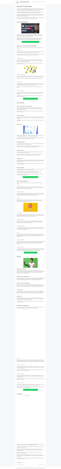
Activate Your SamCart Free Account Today (30, 41)
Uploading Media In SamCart (20, 464)
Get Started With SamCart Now (30, 252)
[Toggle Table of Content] (21, 462)
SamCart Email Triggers (41, 464)
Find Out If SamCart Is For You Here (30, 98)
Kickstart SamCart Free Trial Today (30, 389)
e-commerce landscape (25, 444)
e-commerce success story (33, 187)
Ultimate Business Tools (24, 1)
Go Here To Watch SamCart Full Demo (30, 177)
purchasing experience (38, 452)
